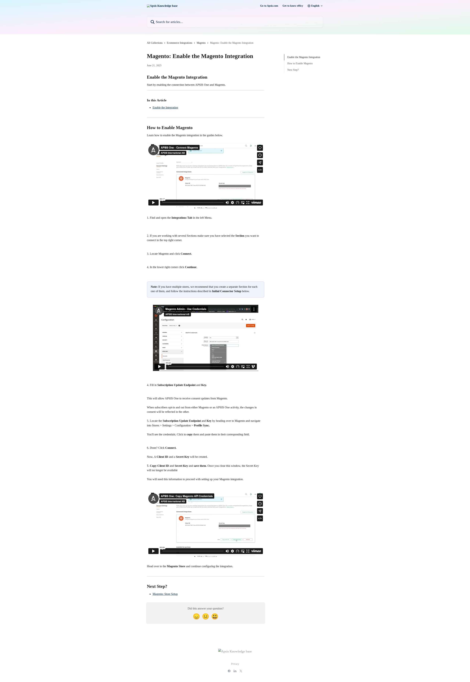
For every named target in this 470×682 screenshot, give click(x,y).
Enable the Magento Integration (303, 57)
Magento (201, 43)
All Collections (154, 43)
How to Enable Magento (300, 63)
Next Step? (293, 69)
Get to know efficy (293, 6)
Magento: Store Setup (165, 594)
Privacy (235, 664)
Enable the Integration (165, 107)
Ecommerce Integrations (179, 43)
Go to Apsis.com (269, 6)
